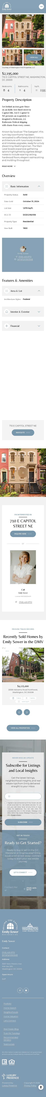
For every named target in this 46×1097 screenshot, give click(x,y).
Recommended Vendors (11, 1038)
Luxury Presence (9, 1085)
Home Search (10, 1008)
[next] (27, 712)
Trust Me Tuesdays (12, 1033)
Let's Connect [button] (10, 1020)
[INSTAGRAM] (19, 990)
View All (34, 57)
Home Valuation (11, 1016)
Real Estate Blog (11, 1029)
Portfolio (7, 1003)
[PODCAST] (26, 990)
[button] (23, 872)
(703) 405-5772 (25, 257)
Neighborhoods (11, 1012)
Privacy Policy (16, 815)
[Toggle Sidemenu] (41, 6)
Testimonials (9, 1044)
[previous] (19, 712)
